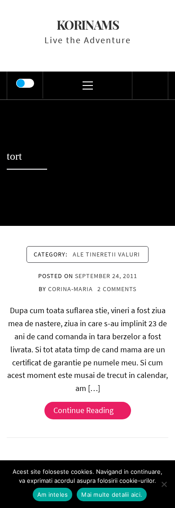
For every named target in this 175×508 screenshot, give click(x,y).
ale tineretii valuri (106, 254)
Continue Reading (83, 410)
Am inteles (52, 494)
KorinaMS (88, 24)
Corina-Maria (70, 289)
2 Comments (116, 289)
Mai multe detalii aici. (111, 494)
